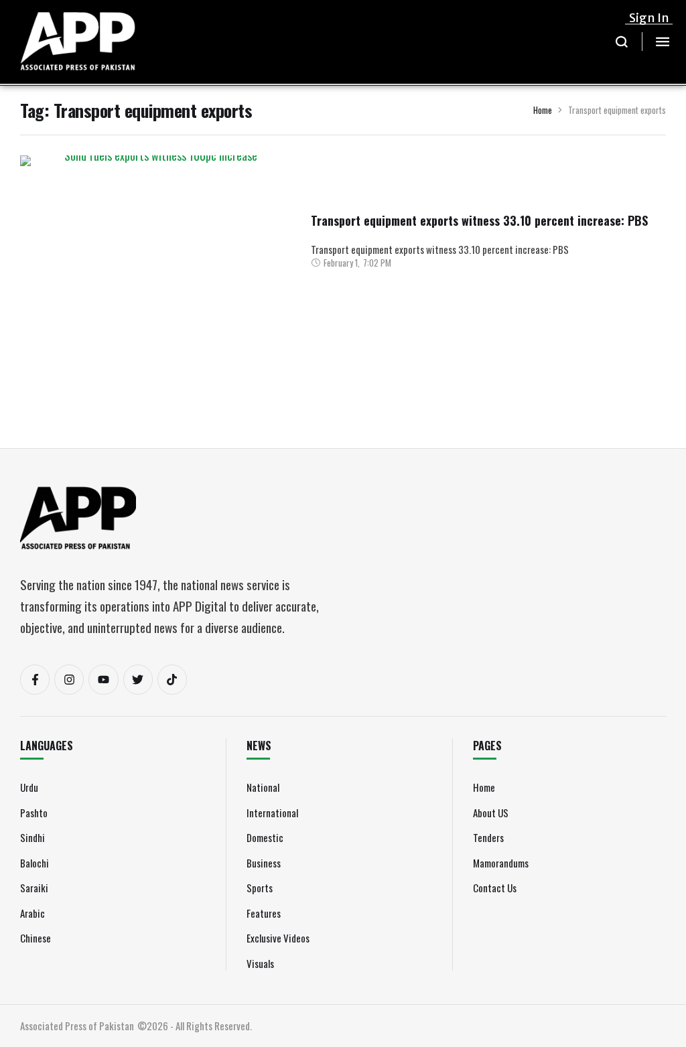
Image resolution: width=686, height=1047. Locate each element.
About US (490, 812)
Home (542, 109)
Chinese (35, 937)
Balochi (34, 862)
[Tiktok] (172, 679)
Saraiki (34, 887)
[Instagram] (69, 679)
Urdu (29, 787)
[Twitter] (138, 679)
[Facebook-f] (35, 679)
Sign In (649, 17)
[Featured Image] (155, 255)
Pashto (34, 812)
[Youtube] (103, 679)
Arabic (32, 913)
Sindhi (32, 837)
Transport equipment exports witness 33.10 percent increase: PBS (479, 220)
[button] (622, 41)
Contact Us (495, 887)
